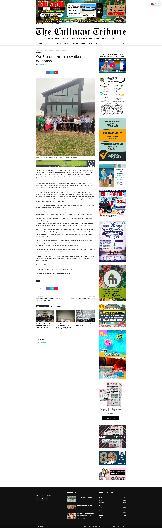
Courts (37, 321)
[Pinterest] (56, 72)
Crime (78, 321)
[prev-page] (37, 332)
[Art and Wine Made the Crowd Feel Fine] (71, 507)
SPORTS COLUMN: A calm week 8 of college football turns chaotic (85, 515)
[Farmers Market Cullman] (112, 282)
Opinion (107, 526)
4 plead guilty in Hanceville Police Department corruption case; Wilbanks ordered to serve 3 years (44, 325)
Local (46, 50)
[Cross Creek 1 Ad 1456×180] (65, 163)
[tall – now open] (112, 354)
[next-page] (40, 332)
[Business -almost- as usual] (71, 499)
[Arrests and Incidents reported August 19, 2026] (85, 316)
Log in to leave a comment (43, 342)
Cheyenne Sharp (42, 64)
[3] (112, 175)
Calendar (113, 526)
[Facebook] (121, 24)
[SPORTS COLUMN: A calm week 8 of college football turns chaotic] (71, 516)
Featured (43, 281)
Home (37, 50)
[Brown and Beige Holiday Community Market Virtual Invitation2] (112, 96)
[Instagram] (123, 24)
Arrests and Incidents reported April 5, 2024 (83, 298)
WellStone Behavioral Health (62, 281)
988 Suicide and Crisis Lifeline (61, 252)
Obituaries (101, 526)
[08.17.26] (112, 139)
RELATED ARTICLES (42, 306)
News (41, 50)
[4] (81, 11)
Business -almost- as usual (84, 497)
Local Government (60, 321)
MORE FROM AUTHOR (55, 306)
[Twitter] (125, 24)
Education (94, 526)
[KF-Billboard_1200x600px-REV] (112, 458)
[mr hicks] (112, 474)
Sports (89, 526)
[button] (124, 43)
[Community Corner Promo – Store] (112, 315)
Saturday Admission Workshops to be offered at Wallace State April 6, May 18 (49, 299)
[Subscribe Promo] (112, 436)
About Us (124, 526)
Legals (118, 526)
